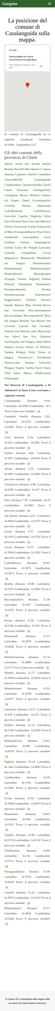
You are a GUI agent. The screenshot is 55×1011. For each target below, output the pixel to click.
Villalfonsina (42, 373)
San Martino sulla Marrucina (32, 331)
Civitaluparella (41, 200)
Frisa (39, 231)
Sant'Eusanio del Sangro (19, 341)
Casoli (46, 184)
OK (41, 66)
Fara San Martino (39, 221)
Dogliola (36, 216)
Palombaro (24, 284)
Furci (47, 231)
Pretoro (45, 299)
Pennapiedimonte (14, 289)
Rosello (24, 320)
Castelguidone (41, 190)
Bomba (8, 169)
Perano (46, 289)
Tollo (31, 352)
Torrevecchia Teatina (19, 362)
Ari (26, 163)
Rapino (19, 305)
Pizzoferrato (42, 294)
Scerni (19, 346)
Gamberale (10, 237)
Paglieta (34, 278)
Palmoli (9, 284)
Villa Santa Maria (17, 373)
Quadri (8, 305)
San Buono (37, 320)
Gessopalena (30, 237)
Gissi (47, 237)
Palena (46, 278)
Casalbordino (12, 184)
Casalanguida (42, 179)
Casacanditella (13, 179)
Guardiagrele (42, 242)
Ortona (22, 278)
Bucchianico (33, 169)
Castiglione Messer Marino (21, 195)
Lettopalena (28, 252)
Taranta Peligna (14, 352)
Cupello (22, 216)
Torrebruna (43, 357)
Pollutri (30, 299)
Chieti (25, 200)
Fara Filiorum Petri (16, 221)
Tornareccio (25, 357)
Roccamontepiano (39, 310)
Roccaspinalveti (33, 315)
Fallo (47, 216)
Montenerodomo (40, 268)
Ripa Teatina (33, 305)
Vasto (46, 367)
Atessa (46, 163)
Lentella (9, 252)
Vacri (38, 367)
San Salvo (11, 336)
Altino (8, 163)
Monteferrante (41, 263)
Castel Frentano (15, 190)
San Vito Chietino (36, 336)
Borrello (19, 169)
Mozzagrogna (42, 273)
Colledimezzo (41, 210)
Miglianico (11, 258)
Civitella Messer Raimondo (27, 205)
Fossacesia (20, 226)
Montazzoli (27, 258)
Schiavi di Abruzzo (37, 346)
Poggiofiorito (12, 299)
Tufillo (30, 367)
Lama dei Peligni (26, 247)
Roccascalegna (13, 315)
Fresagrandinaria (25, 231)
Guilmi (8, 247)
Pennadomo (43, 284)
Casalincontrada (31, 184)
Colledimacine (13, 210)
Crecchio (9, 216)
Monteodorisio (13, 273)
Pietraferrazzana (14, 294)
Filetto (8, 226)
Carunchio (44, 174)
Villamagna (11, 378)
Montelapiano (12, 268)
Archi (18, 163)
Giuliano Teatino (16, 242)
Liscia (46, 252)
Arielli (35, 163)
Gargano (9, 3)
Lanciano (44, 247)
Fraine (32, 226)
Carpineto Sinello (25, 174)
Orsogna (9, 278)
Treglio (19, 367)
